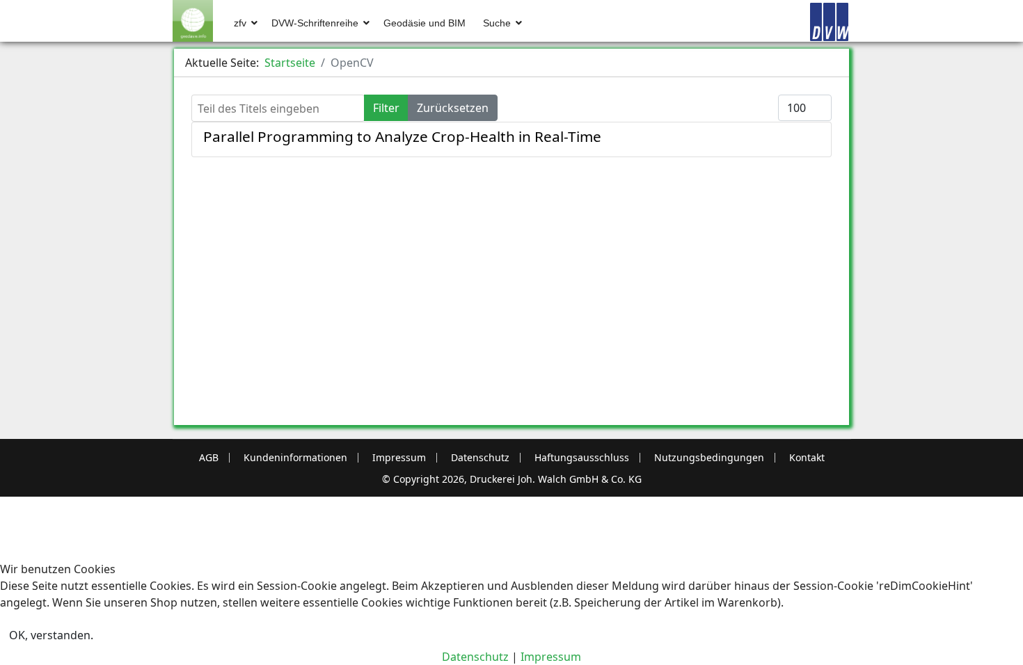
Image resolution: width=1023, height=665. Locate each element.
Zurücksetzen (453, 107)
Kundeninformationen (295, 458)
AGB (209, 458)
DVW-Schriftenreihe (314, 23)
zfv (240, 23)
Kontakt (807, 458)
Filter (386, 107)
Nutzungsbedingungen (709, 458)
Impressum (399, 458)
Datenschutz (480, 458)
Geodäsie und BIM (424, 23)
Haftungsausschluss (581, 458)
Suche (497, 23)
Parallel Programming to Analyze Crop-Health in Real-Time (402, 136)
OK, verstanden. (51, 635)
